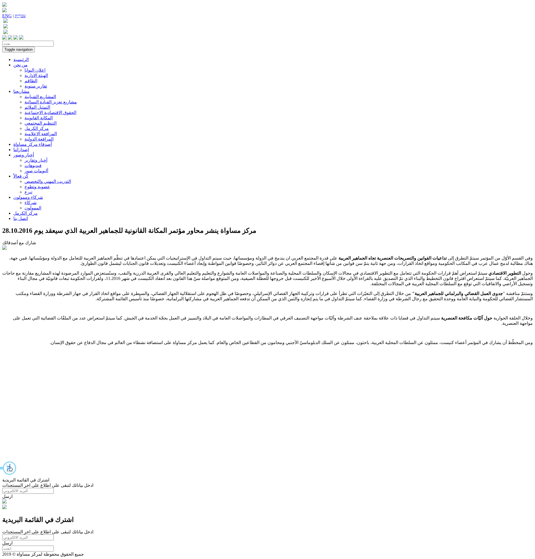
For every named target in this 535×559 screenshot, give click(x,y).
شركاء (31, 202)
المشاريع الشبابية (40, 96)
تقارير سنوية (36, 86)
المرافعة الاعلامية (41, 133)
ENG (7, 15)
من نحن (20, 64)
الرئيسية (21, 59)
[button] (8, 468)
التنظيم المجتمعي (41, 123)
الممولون (33, 207)
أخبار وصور (23, 155)
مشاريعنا (21, 91)
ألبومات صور (36, 170)
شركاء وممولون (28, 197)
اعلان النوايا (35, 70)
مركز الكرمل (37, 128)
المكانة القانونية (39, 117)
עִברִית (20, 15)
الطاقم (31, 80)
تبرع (28, 192)
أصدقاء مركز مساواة (32, 144)
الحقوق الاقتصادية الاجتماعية (50, 112)
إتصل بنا (20, 218)
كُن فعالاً (20, 176)
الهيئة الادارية (36, 75)
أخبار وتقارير (36, 160)
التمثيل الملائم (37, 107)
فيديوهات (33, 165)
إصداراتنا (21, 149)
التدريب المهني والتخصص (48, 181)
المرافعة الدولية (39, 139)
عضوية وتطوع (37, 186)
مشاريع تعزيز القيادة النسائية (51, 102)
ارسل (7, 496)
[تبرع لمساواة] (4, 502)
